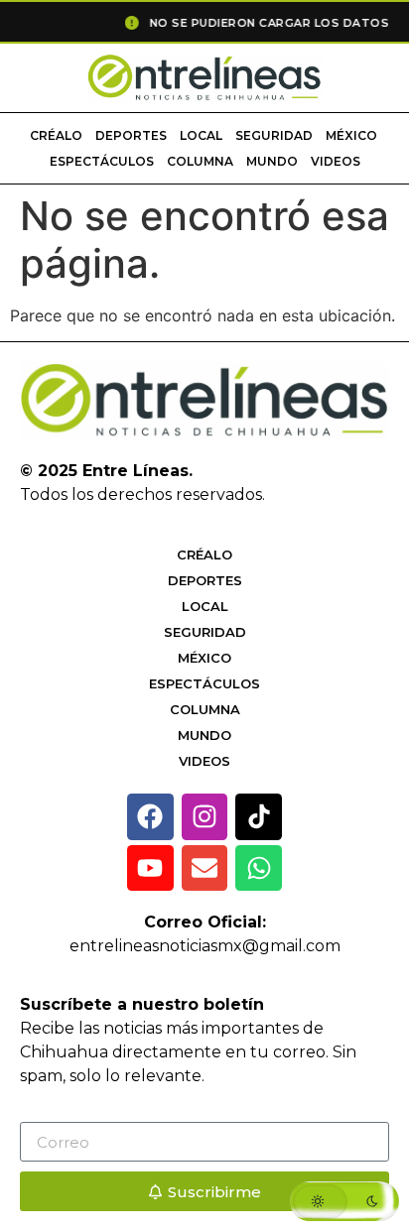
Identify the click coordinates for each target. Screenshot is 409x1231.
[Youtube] (150, 868)
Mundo (272, 161)
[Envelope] (205, 868)
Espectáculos (102, 161)
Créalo (56, 135)
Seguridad (274, 135)
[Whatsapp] (258, 868)
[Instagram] (205, 817)
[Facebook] (150, 817)
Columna (200, 161)
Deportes (131, 135)
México (351, 135)
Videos (335, 161)
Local (201, 135)
